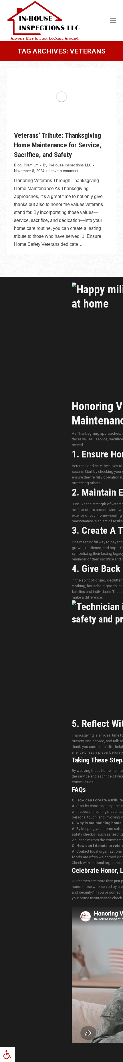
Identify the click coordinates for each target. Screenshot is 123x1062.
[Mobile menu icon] (113, 21)
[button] (7, 1054)
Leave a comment (63, 171)
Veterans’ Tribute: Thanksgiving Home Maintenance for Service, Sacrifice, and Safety (58, 145)
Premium (31, 165)
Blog (17, 165)
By (67, 165)
